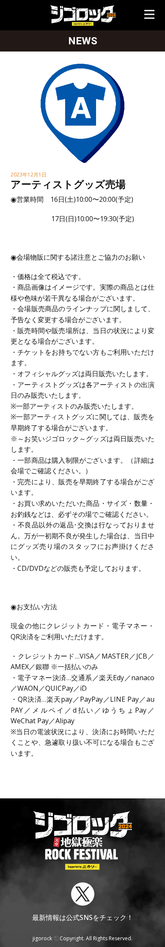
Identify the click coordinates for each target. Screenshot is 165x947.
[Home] (82, 15)
